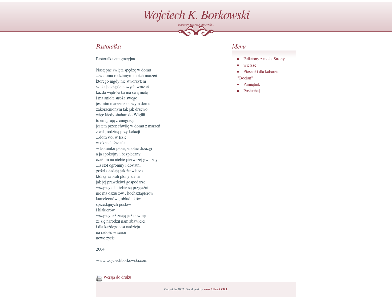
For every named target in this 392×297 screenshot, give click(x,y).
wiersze (249, 65)
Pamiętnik (251, 84)
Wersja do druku (116, 277)
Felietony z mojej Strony (264, 58)
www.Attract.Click (216, 289)
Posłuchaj (251, 90)
